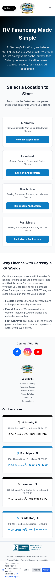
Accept (46, 570)
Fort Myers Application (27, 239)
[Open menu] (50, 8)
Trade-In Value (27, 394)
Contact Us (27, 397)
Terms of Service (28, 560)
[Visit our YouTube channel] (38, 352)
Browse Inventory (27, 383)
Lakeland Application (27, 172)
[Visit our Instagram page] (27, 352)
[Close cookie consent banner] (52, 570)
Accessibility (42, 560)
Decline (36, 570)
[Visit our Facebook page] (17, 352)
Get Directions (18, 434)
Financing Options (27, 387)
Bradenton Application (27, 205)
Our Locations (28, 401)
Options (27, 570)
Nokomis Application (27, 139)
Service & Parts (27, 390)
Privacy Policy (13, 560)
